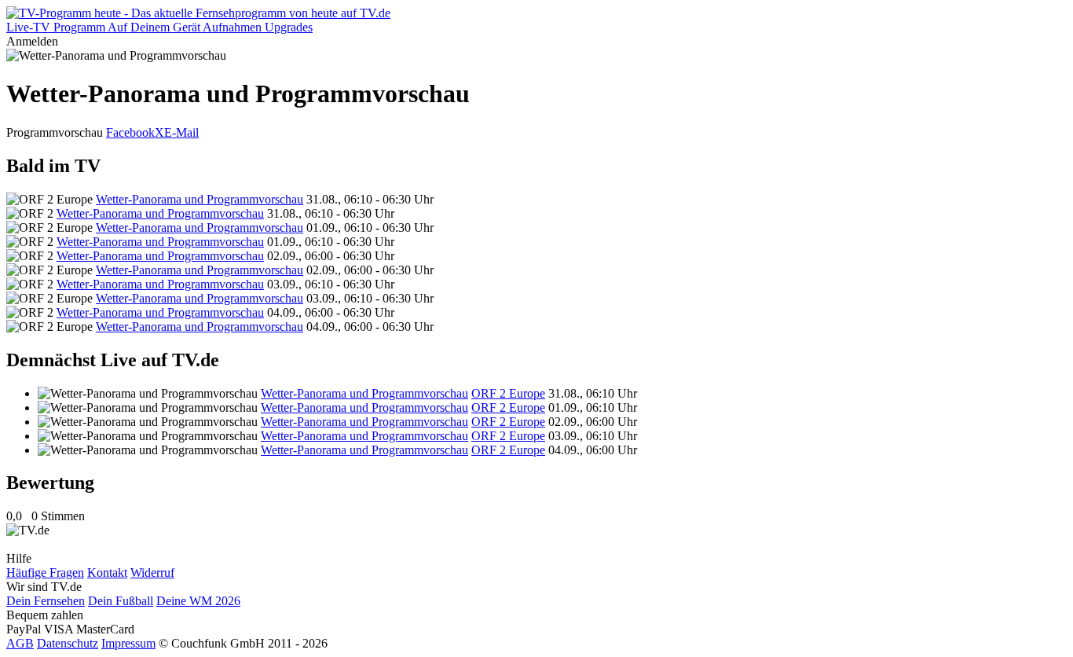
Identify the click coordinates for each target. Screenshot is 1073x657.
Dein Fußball (120, 600)
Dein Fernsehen (45, 600)
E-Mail (181, 132)
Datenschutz (67, 643)
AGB (20, 643)
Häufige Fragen (45, 572)
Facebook (130, 132)
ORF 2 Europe (508, 393)
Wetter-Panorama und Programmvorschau (199, 199)
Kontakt (107, 572)
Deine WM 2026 (198, 600)
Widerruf (152, 572)
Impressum (128, 643)
